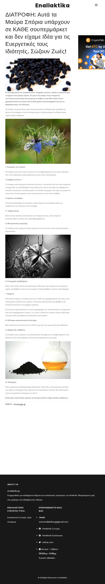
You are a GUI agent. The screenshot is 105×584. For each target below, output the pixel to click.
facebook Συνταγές (51, 528)
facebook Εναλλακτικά (52, 535)
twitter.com (47, 542)
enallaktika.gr (13, 491)
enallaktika (62, 577)
